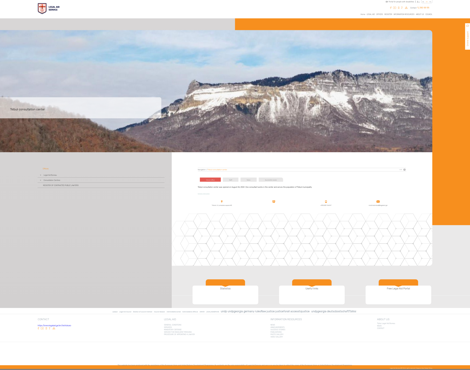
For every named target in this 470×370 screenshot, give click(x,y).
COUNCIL (428, 14)
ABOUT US (420, 14)
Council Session (159, 312)
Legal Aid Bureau (50, 175)
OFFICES (379, 14)
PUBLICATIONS (276, 332)
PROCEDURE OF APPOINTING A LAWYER (179, 334)
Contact (413, 8)
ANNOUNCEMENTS (277, 327)
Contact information (204, 193)
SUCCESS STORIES (277, 330)
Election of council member (142, 312)
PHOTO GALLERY (277, 334)
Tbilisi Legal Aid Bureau (386, 323)
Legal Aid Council (125, 312)
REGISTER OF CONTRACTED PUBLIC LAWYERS (61, 185)
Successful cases (271, 180)
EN (427, 2)
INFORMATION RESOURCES (404, 14)
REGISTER (388, 14)
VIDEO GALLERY (276, 337)
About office (210, 180)
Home (363, 14)
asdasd (115, 312)
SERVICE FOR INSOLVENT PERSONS (178, 332)
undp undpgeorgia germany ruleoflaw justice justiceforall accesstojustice (265, 311)
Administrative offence (190, 312)
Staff (230, 180)
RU (430, 2)
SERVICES (168, 327)
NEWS (272, 325)
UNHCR (202, 312)
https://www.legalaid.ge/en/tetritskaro (54, 325)
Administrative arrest (174, 312)
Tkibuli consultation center (217, 170)
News (248, 180)
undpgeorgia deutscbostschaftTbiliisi (333, 311)
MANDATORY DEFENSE (173, 330)
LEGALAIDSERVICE (212, 312)
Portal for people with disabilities (402, 2)
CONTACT (380, 328)
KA (423, 2)
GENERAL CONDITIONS (172, 325)
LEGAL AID (371, 14)
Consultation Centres (52, 180)
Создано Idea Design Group (424, 368)
